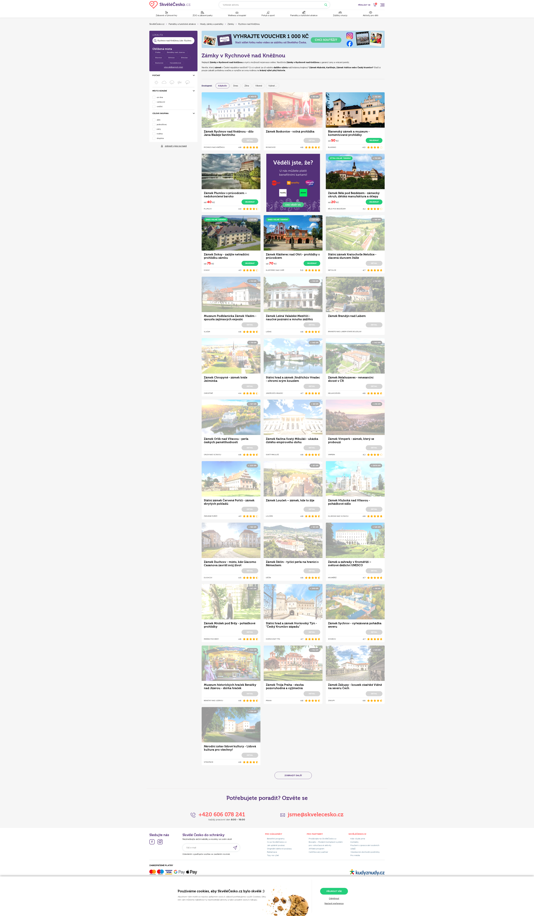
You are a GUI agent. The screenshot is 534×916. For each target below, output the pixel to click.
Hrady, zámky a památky (211, 24)
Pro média (355, 855)
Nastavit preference (334, 903)
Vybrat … (272, 86)
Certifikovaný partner (318, 852)
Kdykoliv (222, 86)
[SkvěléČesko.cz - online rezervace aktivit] (170, 5)
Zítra (246, 86)
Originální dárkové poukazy (279, 849)
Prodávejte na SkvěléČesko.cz (322, 839)
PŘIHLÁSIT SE (364, 5)
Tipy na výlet (273, 855)
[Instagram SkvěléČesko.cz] (160, 841)
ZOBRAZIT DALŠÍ (293, 775)
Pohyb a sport (268, 15)
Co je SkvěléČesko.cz (276, 842)
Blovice (158, 58)
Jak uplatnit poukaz (276, 845)
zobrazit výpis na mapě (176, 146)
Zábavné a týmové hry (166, 15)
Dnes (235, 86)
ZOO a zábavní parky (202, 15)
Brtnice (171, 58)
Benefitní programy (276, 839)
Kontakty (354, 842)
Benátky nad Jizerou (176, 52)
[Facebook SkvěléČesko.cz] (152, 841)
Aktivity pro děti (370, 15)
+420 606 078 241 (221, 814)
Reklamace (272, 852)
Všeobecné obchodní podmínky (365, 852)
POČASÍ (156, 75)
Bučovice (159, 63)
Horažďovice (175, 63)
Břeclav (184, 58)
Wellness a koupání (237, 15)
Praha (157, 52)
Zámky (231, 24)
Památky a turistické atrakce (303, 15)
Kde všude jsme (357, 839)
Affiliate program (316, 849)
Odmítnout (334, 898)
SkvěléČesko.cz (156, 24)
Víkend (258, 86)
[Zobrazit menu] (382, 4)
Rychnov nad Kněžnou (249, 24)
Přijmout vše (334, 891)
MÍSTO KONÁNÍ (159, 91)
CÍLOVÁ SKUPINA (160, 113)
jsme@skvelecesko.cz (315, 814)
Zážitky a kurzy (340, 15)
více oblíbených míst (173, 67)
